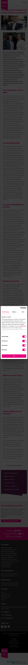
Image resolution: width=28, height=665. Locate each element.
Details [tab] (14, 311)
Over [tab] (23, 311)
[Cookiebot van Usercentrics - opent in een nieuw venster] (20, 308)
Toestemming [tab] (5, 311)
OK (14, 356)
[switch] (24, 341)
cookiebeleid (22, 326)
